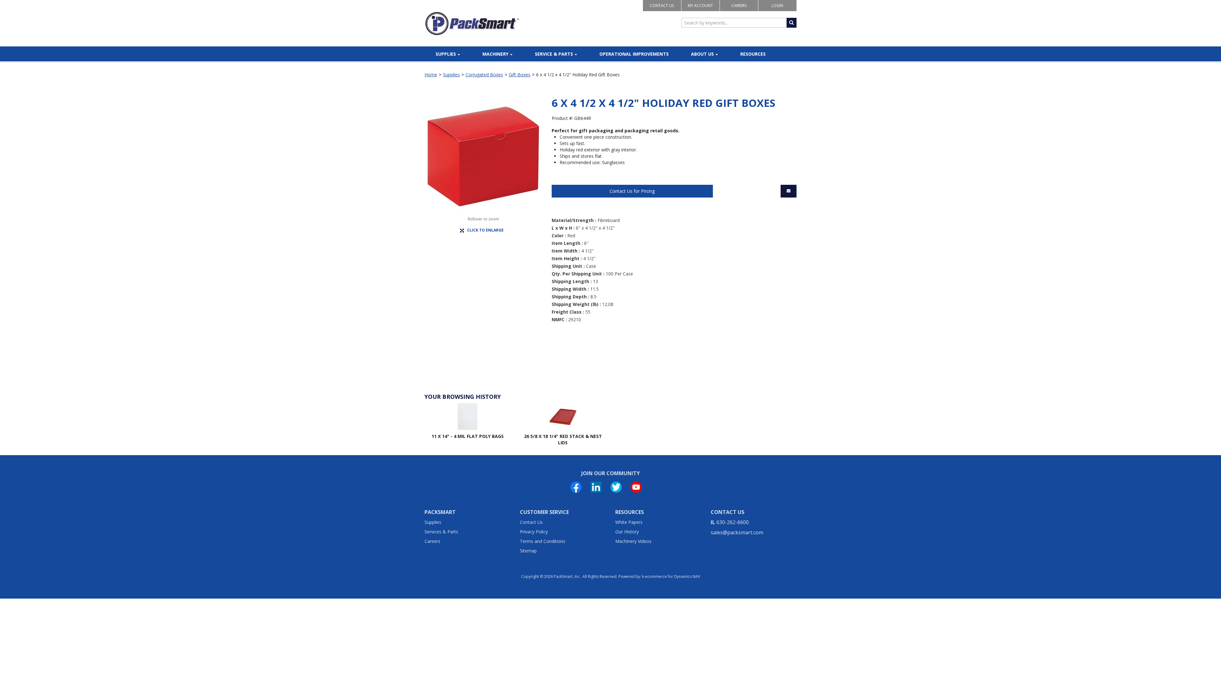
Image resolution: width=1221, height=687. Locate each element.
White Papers (629, 522)
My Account (700, 5)
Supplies (446, 54)
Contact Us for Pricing (632, 191)
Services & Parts (441, 532)
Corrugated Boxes (484, 75)
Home (430, 75)
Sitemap (528, 551)
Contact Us (662, 5)
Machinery (495, 54)
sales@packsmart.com (737, 532)
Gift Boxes (519, 75)
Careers (739, 5)
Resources (753, 54)
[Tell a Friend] (789, 191)
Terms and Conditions (542, 541)
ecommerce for (672, 576)
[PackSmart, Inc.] (472, 23)
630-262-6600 (732, 522)
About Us (702, 54)
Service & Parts (554, 54)
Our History (627, 532)
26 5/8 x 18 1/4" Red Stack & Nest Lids (563, 439)
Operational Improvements (634, 54)
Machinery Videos (633, 541)
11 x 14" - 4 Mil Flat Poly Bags (467, 436)
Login (777, 5)
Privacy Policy (534, 532)
